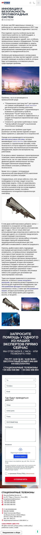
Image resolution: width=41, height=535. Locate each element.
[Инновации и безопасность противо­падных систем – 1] (11, 304)
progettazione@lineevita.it (12, 499)
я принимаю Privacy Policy (17, 473)
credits (16, 527)
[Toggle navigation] (38, 3)
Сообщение (9, 427)
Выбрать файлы (20, 456)
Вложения (8, 444)
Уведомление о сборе (11, 533)
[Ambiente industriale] (11, 319)
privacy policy (18, 525)
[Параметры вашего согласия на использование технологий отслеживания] (37, 531)
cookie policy (28, 525)
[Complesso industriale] (30, 304)
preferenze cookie (7, 527)
